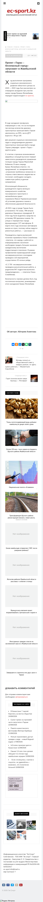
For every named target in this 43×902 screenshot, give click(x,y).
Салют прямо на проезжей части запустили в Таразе (13, 35)
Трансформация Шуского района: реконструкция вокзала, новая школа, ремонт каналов (21, 518)
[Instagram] (16, 885)
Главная (10, 47)
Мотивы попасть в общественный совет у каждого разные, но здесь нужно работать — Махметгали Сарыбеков (20, 364)
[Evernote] (26, 344)
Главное (16, 47)
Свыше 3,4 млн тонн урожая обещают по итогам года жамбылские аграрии (20, 753)
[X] (23, 344)
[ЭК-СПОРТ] (21, 9)
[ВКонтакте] (13, 344)
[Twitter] (12, 885)
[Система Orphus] (15, 778)
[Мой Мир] (19, 344)
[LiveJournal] (29, 344)
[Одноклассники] (16, 344)
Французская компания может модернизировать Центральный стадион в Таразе (21, 613)
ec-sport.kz (29, 96)
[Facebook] (8, 885)
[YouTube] (20, 885)
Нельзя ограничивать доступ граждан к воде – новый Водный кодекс (21, 739)
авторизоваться (21, 697)
